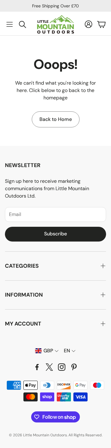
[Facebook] (37, 367)
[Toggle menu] (9, 24)
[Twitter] (49, 367)
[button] (55, 266)
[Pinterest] (74, 367)
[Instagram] (61, 367)
